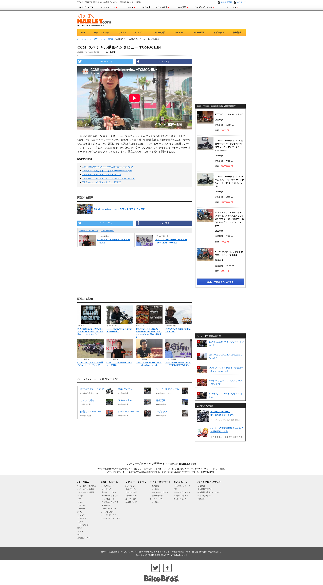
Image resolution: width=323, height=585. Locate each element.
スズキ (80, 502)
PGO (79, 535)
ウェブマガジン (108, 7)
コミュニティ (231, 7)
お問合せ (201, 499)
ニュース (129, 7)
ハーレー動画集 (107, 230)
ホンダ (80, 496)
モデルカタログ (101, 32)
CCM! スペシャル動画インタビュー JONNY (101, 182)
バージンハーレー (108, 508)
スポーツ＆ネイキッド (110, 496)
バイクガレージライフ (159, 492)
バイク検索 (145, 7)
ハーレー (81, 508)
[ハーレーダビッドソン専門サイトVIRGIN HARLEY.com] (94, 19)
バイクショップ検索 (85, 492)
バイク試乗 (154, 502)
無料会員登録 (226, 2)
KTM (79, 528)
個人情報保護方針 (205, 489)
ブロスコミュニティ (181, 486)
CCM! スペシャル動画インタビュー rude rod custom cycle (107, 171)
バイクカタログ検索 (85, 489)
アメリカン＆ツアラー (110, 502)
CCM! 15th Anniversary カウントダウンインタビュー (122, 209)
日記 (175, 489)
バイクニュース (107, 486)
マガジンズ (106, 489)
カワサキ (81, 505)
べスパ (80, 522)
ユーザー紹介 (131, 499)
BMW (79, 512)
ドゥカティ (82, 515)
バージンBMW (107, 512)
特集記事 (237, 32)
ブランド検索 (161, 7)
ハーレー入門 (159, 32)
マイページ (241, 2)
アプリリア (82, 518)
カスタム (122, 32)
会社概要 (201, 486)
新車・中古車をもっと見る (220, 282)
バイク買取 (181, 7)
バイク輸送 (154, 489)
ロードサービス (156, 499)
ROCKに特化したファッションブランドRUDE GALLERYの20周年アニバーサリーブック (90, 331)
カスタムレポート (180, 496)
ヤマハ (80, 499)
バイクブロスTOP (85, 7)
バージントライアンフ (110, 518)
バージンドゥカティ (109, 515)
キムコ (80, 531)
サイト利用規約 (204, 496)
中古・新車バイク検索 (86, 486)
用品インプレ (131, 489)
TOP (83, 32)
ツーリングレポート (181, 492)
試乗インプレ (131, 486)
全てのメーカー (83, 538)
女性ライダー (131, 496)
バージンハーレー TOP (88, 230)
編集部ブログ (131, 502)
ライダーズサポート (203, 7)
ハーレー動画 (198, 32)
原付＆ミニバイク (108, 492)
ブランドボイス (179, 499)
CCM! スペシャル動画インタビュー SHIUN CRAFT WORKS (108, 178)
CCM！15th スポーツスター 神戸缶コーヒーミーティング (107, 167)
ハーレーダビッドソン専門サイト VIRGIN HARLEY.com (161, 463)
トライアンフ (82, 525)
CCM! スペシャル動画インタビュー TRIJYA (101, 174)
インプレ (139, 32)
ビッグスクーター (108, 499)
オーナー (178, 32)
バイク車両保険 (156, 496)
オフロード (106, 505)
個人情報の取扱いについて (209, 492)
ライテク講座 (131, 492)
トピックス (218, 32)
